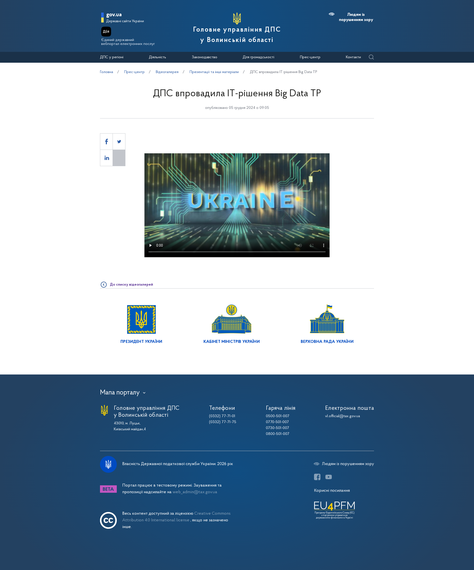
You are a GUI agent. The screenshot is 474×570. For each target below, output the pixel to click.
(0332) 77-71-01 (222, 416)
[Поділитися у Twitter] (119, 142)
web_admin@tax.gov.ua (195, 492)
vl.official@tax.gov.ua (342, 416)
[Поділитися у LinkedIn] (106, 158)
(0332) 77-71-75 (222, 422)
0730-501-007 (277, 428)
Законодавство (204, 57)
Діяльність (157, 57)
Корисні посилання (332, 491)
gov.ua (114, 15)
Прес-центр (310, 57)
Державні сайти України (125, 21)
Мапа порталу (120, 392)
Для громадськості (258, 57)
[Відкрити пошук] (371, 57)
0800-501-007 (277, 434)
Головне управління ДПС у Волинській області (237, 35)
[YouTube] (328, 477)
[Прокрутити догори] (449, 550)
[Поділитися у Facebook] (106, 142)
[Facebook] (317, 477)
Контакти (353, 57)
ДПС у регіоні (111, 57)
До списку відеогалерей (131, 285)
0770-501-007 (277, 422)
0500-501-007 (277, 416)
